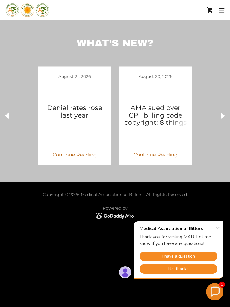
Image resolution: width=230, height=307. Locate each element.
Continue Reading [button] (75, 155)
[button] (222, 10)
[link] (28, 10)
